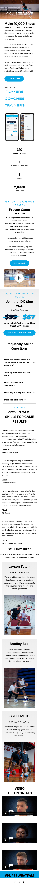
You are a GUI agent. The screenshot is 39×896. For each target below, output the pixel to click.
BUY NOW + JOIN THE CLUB (19, 333)
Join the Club (14, 79)
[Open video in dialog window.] (19, 278)
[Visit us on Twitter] (19, 882)
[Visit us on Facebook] (15, 882)
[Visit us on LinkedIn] (24, 882)
